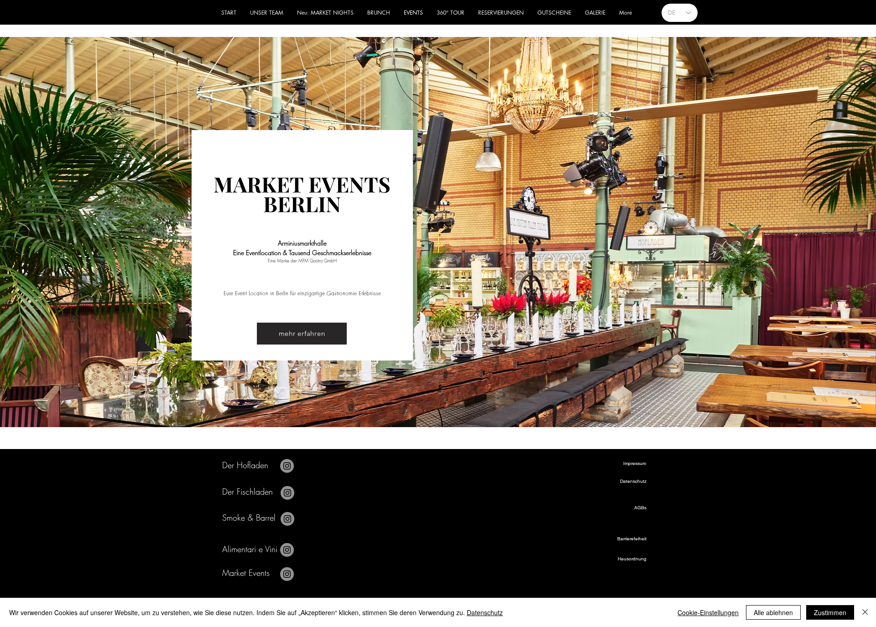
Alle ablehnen (773, 612)
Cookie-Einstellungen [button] (708, 612)
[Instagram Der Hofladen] (287, 466)
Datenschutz (485, 612)
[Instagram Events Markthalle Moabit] (287, 574)
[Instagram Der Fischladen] (287, 493)
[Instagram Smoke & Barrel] (287, 519)
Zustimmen (830, 612)
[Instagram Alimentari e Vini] (287, 550)
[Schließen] (865, 612)
